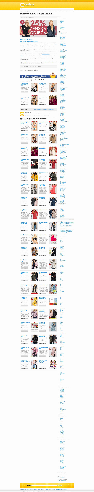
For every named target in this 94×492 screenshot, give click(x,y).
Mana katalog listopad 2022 (42, 336)
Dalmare (61, 395)
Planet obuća (62, 337)
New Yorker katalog (63, 132)
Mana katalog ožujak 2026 (24, 148)
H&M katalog (62, 76)
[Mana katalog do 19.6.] (43, 243)
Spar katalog (62, 176)
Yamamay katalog (62, 197)
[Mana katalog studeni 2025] (43, 168)
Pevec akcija (62, 463)
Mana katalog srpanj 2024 (25, 235)
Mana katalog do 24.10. (24, 336)
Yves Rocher (62, 379)
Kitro (60, 290)
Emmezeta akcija (62, 447)
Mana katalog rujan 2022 (25, 348)
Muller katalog (62, 125)
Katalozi (40, 0)
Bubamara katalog (62, 43)
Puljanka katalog (62, 157)
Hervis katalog (62, 81)
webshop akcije (25, 62)
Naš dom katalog (62, 131)
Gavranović (61, 277)
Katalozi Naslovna (22, 9)
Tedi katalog (61, 178)
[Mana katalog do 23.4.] (24, 318)
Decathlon (61, 264)
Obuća (37, 11)
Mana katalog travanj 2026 (42, 135)
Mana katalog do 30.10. (43, 210)
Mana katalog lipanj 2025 (25, 185)
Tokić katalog (62, 183)
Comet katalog (62, 52)
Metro (60, 316)
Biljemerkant (62, 246)
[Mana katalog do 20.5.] (43, 91)
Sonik (60, 367)
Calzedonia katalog (63, 45)
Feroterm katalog (62, 70)
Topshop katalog (62, 185)
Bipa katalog (62, 39)
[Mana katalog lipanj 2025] (24, 193)
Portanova (61, 404)
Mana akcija (39, 109)
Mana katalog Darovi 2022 (25, 323)
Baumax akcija (62, 440)
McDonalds (61, 312)
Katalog (47, 489)
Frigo (60, 274)
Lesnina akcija (62, 460)
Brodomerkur (62, 249)
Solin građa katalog (63, 172)
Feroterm (61, 273)
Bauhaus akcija (62, 441)
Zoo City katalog (62, 195)
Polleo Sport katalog (63, 159)
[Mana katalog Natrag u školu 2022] (24, 368)
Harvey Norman (62, 280)
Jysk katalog (62, 90)
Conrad (61, 261)
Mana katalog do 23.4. (24, 310)
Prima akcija (62, 467)
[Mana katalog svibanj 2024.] (24, 255)
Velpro (61, 372)
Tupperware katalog (63, 188)
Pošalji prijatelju (40, 489)
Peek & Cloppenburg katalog (64, 144)
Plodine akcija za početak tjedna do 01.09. (66, 230)
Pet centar (61, 330)
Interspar (61, 286)
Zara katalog (62, 194)
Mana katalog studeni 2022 (42, 323)
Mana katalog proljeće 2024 (24, 260)
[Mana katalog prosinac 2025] (43, 155)
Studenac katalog (62, 171)
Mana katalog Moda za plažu (25, 122)
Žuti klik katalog (62, 196)
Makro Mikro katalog (63, 112)
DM (60, 268)
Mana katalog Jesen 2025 (43, 173)
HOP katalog (62, 84)
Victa (60, 374)
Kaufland (61, 287)
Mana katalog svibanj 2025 (42, 185)
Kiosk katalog (62, 94)
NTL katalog (61, 134)
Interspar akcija (62, 449)
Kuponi (58, 0)
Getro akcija (61, 448)
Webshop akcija (51, 109)
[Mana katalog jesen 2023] (24, 293)
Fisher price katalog (63, 69)
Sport (60, 424)
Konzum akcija (62, 455)
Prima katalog (62, 153)
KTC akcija (61, 459)
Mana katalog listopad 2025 (24, 173)
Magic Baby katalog (63, 109)
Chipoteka (61, 258)
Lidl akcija (61, 461)
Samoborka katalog (63, 166)
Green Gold (61, 397)
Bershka (61, 242)
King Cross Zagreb (63, 401)
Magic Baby (61, 310)
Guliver (61, 279)
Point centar (61, 403)
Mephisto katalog (62, 120)
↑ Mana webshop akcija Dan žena (69, 491)
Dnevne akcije (62, 20)
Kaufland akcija (62, 453)
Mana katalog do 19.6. (43, 235)
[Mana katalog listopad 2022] (43, 343)
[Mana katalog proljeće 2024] (24, 268)
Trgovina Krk (62, 359)
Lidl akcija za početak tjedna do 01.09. (66, 226)
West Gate (61, 410)
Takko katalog (62, 177)
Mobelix (61, 321)
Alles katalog (62, 200)
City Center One (62, 391)
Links (60, 298)
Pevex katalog (62, 146)
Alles (60, 381)
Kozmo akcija (62, 456)
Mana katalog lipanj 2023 (43, 285)
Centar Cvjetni (62, 390)
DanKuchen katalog (63, 55)
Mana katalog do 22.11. (43, 260)
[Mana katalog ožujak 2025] (43, 205)
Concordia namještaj (63, 260)
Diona (60, 267)
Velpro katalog (62, 217)
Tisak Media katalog (63, 182)
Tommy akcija (62, 468)
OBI (60, 360)
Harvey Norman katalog (63, 78)
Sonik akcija (62, 469)
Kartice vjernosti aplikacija (62, 477)
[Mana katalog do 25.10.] (24, 280)
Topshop (61, 355)
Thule (60, 384)
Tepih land (61, 350)
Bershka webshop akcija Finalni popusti (43, 361)
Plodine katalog (62, 151)
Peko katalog (62, 141)
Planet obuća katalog (63, 150)
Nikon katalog (62, 210)
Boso (60, 252)
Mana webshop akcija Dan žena (36, 13)
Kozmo (61, 303)
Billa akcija (61, 442)
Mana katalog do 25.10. (24, 273)
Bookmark (35, 489)
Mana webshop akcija (49, 62)
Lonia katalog (62, 108)
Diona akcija (62, 443)
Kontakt (28, 489)
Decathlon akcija (62, 444)
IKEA (60, 285)
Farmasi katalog (62, 68)
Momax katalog (62, 127)
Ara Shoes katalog (62, 33)
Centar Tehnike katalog (63, 50)
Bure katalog (62, 44)
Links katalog (62, 103)
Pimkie (61, 336)
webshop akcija (25, 46)
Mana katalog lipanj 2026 (43, 122)
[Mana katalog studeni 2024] (24, 218)
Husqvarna (61, 208)
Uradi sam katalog (62, 189)
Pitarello (61, 335)
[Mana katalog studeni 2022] (43, 331)
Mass (60, 311)
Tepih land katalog (62, 181)
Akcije (44, 0)
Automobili (61, 436)
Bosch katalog (62, 204)
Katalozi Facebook (56, 489)
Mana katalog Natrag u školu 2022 (25, 361)
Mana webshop (24, 83)
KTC (60, 292)
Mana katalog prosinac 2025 (42, 148)
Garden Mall (61, 396)
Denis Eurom (62, 266)
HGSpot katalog (62, 82)
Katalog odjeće (62, 431)
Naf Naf (61, 324)
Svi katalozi (61, 202)
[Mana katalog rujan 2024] (43, 230)
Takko (61, 349)
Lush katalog (62, 106)
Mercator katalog (62, 118)
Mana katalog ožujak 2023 (42, 310)
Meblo (61, 315)
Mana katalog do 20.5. (24, 135)
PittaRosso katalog (63, 147)
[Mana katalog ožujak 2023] (43, 318)
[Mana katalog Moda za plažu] (24, 130)
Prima (61, 341)
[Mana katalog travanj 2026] (24, 104)
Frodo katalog (62, 71)
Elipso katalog (62, 64)
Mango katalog (62, 113)
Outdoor (46, 11)
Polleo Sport (62, 346)
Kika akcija (61, 454)
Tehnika (51, 11)
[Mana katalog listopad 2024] (24, 230)
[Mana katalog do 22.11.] (43, 268)
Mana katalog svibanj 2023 (24, 298)
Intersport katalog (62, 89)
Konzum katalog (62, 96)
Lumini (61, 402)
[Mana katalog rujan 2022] (24, 356)
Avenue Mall (62, 389)
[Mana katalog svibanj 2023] (24, 305)
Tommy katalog (62, 184)
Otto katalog (62, 140)
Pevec (61, 334)
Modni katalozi (62, 432)
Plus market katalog (63, 152)
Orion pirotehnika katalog (64, 138)
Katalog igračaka (62, 430)
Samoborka (61, 361)
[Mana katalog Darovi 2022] (24, 331)
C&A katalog (62, 49)
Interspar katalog (62, 88)
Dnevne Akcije (62, 433)
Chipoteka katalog (62, 51)
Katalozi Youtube (62, 489)
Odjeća (32, 11)
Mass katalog (62, 114)
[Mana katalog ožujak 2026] (43, 104)
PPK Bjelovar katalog (63, 158)
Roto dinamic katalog (63, 164)
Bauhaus (61, 239)
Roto (60, 348)
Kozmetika (68, 11)
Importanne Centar (62, 398)
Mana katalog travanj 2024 (42, 248)
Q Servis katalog (62, 165)
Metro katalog (62, 119)
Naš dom (61, 325)
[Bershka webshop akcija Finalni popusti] (43, 368)
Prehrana (22, 11)
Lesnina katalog (62, 101)
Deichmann (61, 265)
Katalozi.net (28, 112)
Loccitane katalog (62, 107)
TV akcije (66, 0)
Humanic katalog (62, 83)
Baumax (61, 240)
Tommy (61, 354)
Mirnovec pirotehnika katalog (64, 121)
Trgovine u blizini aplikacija (62, 480)
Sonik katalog (62, 175)
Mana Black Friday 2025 (25, 160)
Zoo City (61, 380)
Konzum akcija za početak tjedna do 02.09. (66, 225)
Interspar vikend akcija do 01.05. (42, 298)
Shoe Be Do (61, 362)
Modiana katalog (62, 126)
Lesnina (61, 296)
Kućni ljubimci (61, 11)
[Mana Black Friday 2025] (24, 168)
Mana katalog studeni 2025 (42, 160)
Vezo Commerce (62, 373)
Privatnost (24, 489)
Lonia (60, 304)
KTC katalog (62, 99)
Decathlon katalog (62, 56)
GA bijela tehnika (62, 74)
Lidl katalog (61, 102)
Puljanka (61, 343)
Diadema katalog (62, 58)
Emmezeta (61, 271)
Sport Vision (62, 368)
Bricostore (61, 247)
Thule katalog (62, 215)
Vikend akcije (49, 0)
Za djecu (55, 11)
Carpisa (61, 254)
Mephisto (61, 322)
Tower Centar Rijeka (63, 409)
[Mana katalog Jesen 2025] (43, 180)
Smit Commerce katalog (63, 169)
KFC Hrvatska (62, 291)
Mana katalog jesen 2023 (25, 285)
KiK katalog (61, 93)
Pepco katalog (62, 145)
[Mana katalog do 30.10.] (43, 218)
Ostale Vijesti (62, 413)
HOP (60, 284)
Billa (60, 243)
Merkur (61, 318)
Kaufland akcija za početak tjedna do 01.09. (66, 229)
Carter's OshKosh (62, 255)
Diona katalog (62, 59)
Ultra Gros (61, 369)
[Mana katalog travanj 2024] (43, 255)
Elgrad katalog (62, 63)
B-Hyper (61, 253)
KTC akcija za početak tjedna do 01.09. (66, 231)
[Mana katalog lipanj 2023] (43, 293)
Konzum (61, 305)
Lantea (61, 293)
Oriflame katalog (62, 137)
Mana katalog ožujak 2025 (42, 198)
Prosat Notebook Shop (63, 156)
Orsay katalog (62, 139)
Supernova (61, 407)
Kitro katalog (62, 95)
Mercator (61, 317)
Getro (60, 278)
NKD (60, 328)
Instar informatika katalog (64, 87)
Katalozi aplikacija (60, 474)
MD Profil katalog (62, 115)
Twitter (66, 489)
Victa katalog (62, 190)
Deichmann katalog (63, 57)
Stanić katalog (62, 170)
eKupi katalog (62, 62)
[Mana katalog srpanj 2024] (24, 243)
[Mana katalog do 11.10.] (43, 280)
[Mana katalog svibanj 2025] (43, 193)
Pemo (61, 331)
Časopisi (61, 28)
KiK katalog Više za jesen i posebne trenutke (67, 222)
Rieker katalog (62, 162)
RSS (44, 489)
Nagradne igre (62, 29)
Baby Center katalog (63, 36)
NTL (60, 329)
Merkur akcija (62, 462)
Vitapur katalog (62, 191)
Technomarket (62, 353)
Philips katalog (62, 214)
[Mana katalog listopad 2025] (24, 180)
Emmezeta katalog (63, 65)
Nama (61, 323)
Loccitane (61, 302)
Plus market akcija (63, 466)
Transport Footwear (63, 356)
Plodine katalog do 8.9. (63, 232)
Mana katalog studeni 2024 (24, 210)
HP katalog (61, 209)
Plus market (61, 340)
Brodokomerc (62, 248)
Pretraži (29, 485)
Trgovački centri (62, 27)
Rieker (61, 347)
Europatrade (61, 272)
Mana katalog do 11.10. (43, 273)
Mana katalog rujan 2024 (43, 223)
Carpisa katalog (62, 46)
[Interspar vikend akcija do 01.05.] (43, 305)
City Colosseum (62, 392)
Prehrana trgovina (62, 342)
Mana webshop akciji (24, 42)
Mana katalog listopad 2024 (24, 223)
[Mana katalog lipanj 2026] (24, 91)
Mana (22, 55)
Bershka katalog (62, 40)
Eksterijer (41, 11)
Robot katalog (62, 163)
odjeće (29, 62)
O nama (21, 489)
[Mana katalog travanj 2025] (24, 205)
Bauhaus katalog (62, 37)
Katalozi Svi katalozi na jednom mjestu (27, 5)
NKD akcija (61, 450)
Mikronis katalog (62, 122)
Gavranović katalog (63, 75)
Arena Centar (62, 388)
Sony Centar (62, 365)
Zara (60, 378)
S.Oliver (61, 366)
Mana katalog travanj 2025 (24, 198)
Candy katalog (62, 205)
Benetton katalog (62, 38)
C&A (60, 259)
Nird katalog (61, 211)
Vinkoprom (61, 375)
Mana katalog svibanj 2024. (24, 248)
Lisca (60, 299)
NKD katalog (62, 133)
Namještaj (28, 11)
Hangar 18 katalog (62, 77)
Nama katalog (62, 128)
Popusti (54, 0)
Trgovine (61, 0)
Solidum (61, 408)
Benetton (61, 241)
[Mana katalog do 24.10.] (24, 343)
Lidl (60, 297)
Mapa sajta (32, 489)
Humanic (61, 283)
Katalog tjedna (62, 201)
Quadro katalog (62, 216)
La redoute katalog (62, 100)
